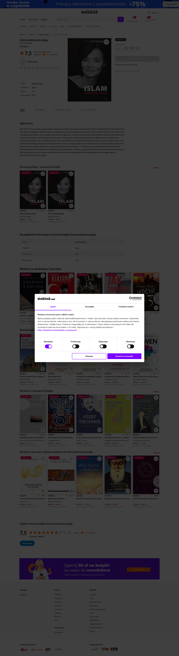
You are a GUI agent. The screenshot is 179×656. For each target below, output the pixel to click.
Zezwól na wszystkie (124, 356)
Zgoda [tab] (53, 307)
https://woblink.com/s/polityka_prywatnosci (57, 330)
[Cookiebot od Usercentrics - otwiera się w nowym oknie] (131, 298)
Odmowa (89, 356)
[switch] (75, 346)
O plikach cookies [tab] (126, 307)
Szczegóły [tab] (89, 307)
